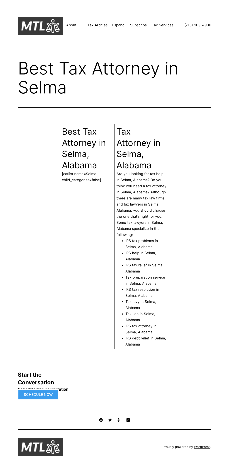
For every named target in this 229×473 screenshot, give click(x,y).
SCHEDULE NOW (38, 394)
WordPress (202, 447)
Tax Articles (97, 25)
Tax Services (162, 25)
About (71, 25)
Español (118, 25)
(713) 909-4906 (197, 25)
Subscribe (138, 25)
